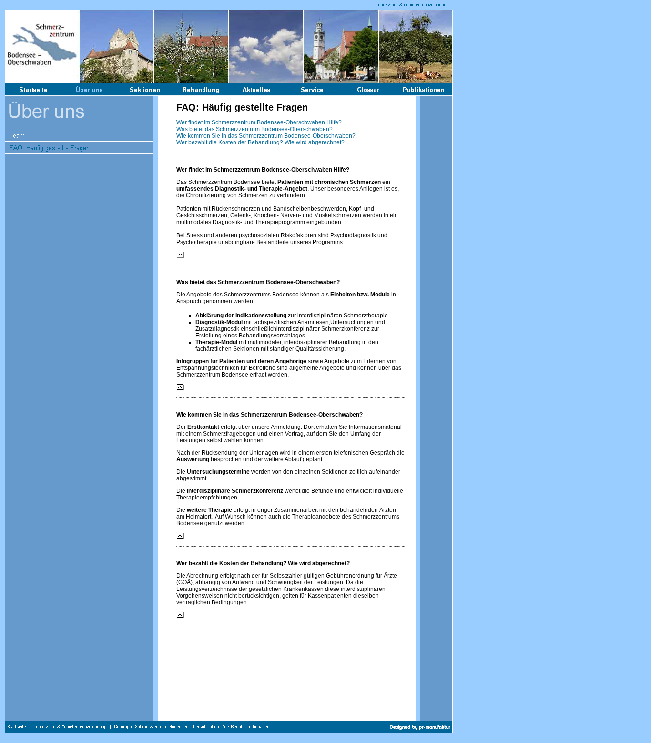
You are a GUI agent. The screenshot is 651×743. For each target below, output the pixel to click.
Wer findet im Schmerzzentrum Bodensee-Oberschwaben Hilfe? (259, 122)
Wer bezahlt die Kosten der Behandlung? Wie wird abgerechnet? (260, 142)
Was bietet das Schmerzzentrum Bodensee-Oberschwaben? (254, 129)
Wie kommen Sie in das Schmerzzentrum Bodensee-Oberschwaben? (266, 135)
